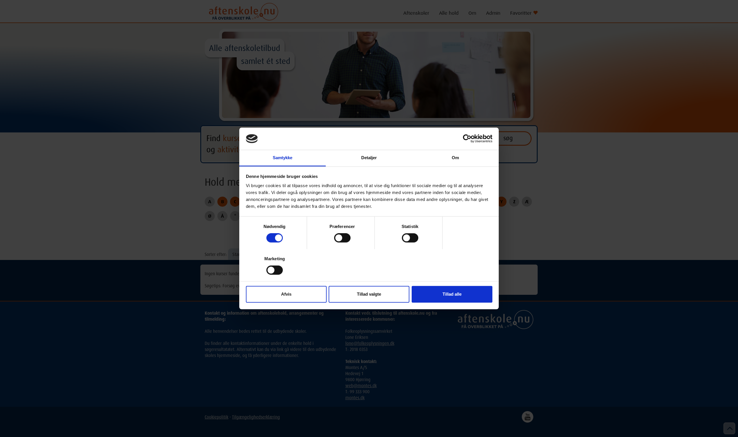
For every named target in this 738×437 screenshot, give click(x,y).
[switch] (342, 237)
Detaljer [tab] (369, 157)
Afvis (286, 294)
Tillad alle (452, 294)
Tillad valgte (369, 294)
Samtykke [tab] (283, 157)
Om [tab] (455, 157)
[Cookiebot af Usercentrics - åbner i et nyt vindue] (467, 138)
